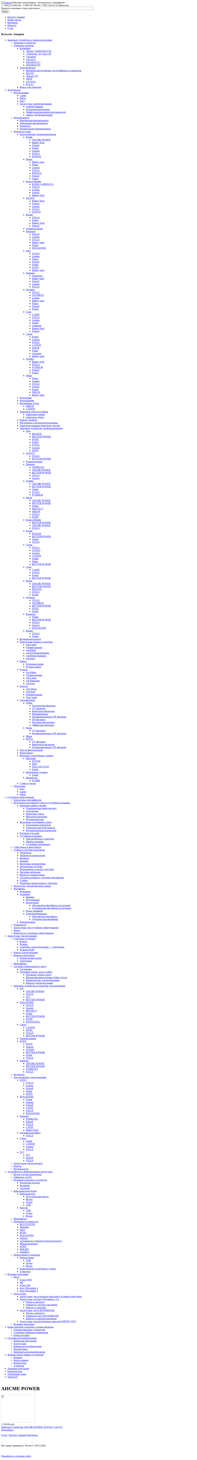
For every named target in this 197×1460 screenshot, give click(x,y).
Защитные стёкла (35, 417)
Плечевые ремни (35, 664)
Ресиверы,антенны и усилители (30, 1180)
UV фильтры (38, 708)
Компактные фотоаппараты (34, 120)
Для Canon (31, 697)
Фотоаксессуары (22, 131)
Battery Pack (38, 142)
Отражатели (20, 924)
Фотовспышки (21, 92)
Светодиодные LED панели (40, 827)
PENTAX (37, 173)
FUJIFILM (37, 367)
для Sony (30, 658)
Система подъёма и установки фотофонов (42, 877)
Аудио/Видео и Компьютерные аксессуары (29, 1171)
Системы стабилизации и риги (30, 966)
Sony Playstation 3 (29, 1291)
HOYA (29, 739)
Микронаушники (29, 1243)
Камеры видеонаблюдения (27, 1346)
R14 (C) (30, 84)
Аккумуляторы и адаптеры (40, 838)
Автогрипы (26, 961)
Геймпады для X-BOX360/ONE (42, 1316)
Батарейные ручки (29, 403)
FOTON (36, 761)
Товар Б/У (12, 1377)
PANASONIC (39, 248)
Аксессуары (20, 1293)
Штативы (31, 758)
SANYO (30, 198)
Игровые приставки (17, 1274)
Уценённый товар (16, 1374)
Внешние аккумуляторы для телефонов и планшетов (53, 70)
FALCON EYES (40, 766)
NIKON (36, 392)
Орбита (24, 1238)
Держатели (25, 852)
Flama (35, 164)
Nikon (23, 98)
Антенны (25, 1188)
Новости (11, 25)
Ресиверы (25, 1185)
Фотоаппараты (21, 117)
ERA (34, 764)
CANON (36, 345)
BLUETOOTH (27, 1224)
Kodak (29, 137)
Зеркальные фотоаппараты (34, 123)
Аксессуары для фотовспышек (36, 103)
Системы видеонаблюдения (21, 1338)
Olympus (30, 289)
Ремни (23, 661)
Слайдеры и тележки (25, 938)
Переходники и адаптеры (27, 1255)
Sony (22, 101)
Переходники (27, 1257)
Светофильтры (27, 700)
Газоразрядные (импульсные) (41, 808)
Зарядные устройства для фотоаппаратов (41, 428)
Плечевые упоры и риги (38, 974)
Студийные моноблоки (38, 844)
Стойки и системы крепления (29, 850)
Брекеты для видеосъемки (39, 983)
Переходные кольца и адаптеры (36, 642)
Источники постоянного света (36, 822)
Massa (29, 736)
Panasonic (31, 231)
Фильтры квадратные (43, 722)
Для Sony (31, 691)
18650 (29, 79)
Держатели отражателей (32, 855)
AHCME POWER (41, 140)
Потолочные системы (31, 866)
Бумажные (25, 891)
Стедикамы (26, 969)
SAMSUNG (38, 467)
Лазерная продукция (18, 1368)
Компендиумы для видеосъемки (43, 980)
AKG (22, 1230)
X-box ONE (26, 1279)
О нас (10, 28)
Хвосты (24, 1207)
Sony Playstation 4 (29, 1288)
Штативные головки (37, 772)
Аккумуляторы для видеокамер (30, 1077)
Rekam (29, 214)
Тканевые (25, 894)
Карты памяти (21, 1360)
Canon (23, 95)
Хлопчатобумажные (36, 913)
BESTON (37, 434)
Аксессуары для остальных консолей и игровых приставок (51, 1296)
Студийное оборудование (20, 797)
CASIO (36, 314)
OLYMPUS (38, 295)
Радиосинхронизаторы (38, 109)
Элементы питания (24, 45)
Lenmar (36, 151)
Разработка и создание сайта (16, 1456)
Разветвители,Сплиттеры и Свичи (38, 1268)
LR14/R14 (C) (33, 62)
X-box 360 (25, 1285)
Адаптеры (25, 1271)
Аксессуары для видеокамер (22, 936)
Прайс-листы (14, 19)
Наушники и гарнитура (26, 1221)
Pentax (29, 159)
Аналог (36, 447)
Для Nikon (31, 689)
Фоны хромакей (34, 911)
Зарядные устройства (25, 42)
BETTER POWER (41, 436)
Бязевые (30, 897)
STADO (36, 550)
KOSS (23, 1232)
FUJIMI (36, 780)
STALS (36, 153)
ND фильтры (38, 719)
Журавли (24, 858)
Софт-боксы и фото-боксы (27, 847)
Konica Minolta (33, 181)
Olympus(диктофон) (30, 1132)
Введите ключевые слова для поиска (20, 8)
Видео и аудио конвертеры (28, 1174)
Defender (24, 1227)
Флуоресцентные (35, 819)
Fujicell (35, 145)
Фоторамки (26, 397)
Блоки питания (21, 1335)
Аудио (29, 1202)
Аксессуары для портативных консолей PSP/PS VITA (48, 1321)
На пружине (32, 902)
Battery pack (38, 162)
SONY (35, 267)
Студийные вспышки (31, 836)
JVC (22, 988)
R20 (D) (30, 73)
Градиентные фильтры (44, 705)
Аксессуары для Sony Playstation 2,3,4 (39, 1299)
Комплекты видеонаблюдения (29, 1352)
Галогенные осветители (38, 825)
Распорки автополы (30, 872)
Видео (29, 1199)
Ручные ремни (33, 667)
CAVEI (29, 1108)
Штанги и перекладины (32, 875)
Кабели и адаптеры (36, 1307)
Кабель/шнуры (27, 1194)
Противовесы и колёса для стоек (37, 869)
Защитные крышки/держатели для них (40, 425)
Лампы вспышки (35, 841)
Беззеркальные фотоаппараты (35, 128)
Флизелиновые (27, 922)
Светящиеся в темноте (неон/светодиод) (41, 1241)
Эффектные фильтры (43, 725)
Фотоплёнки (26, 752)
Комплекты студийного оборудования (34, 933)
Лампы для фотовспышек (39, 115)
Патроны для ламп (29, 833)
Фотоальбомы (27, 400)
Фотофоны (19, 888)
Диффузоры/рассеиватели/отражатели (46, 112)
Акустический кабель (37, 1196)
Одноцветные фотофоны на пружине (51, 908)
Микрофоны (20, 963)
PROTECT (37, 508)
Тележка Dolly (27, 949)
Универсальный (34, 228)
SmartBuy (25, 1252)
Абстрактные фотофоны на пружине (51, 905)
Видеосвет (19, 1074)
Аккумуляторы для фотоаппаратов (38, 134)
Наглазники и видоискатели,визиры (39, 422)
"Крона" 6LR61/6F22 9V (39, 51)
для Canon (31, 644)
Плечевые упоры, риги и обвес (36, 972)
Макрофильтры (40, 714)
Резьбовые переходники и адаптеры (38, 883)
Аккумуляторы (27, 67)
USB (28, 1205)
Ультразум (25, 126)
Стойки (24, 880)
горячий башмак (34, 106)
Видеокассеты (21, 1169)
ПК (21, 1282)
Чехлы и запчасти (35, 1302)
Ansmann (36, 325)
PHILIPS (24, 1249)
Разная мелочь (14, 1371)
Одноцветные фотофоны (45, 919)
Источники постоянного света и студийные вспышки (42, 802)
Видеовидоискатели (30, 639)
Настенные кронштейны (33, 863)
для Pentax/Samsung (36, 655)
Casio (28, 311)
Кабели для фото (28, 420)
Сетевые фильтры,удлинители (29, 1329)
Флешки (18, 1357)
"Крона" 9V (32, 76)
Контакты (12, 22)
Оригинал (37, 275)
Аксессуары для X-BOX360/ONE (37, 1310)
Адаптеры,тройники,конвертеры (31, 1332)
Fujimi (35, 148)
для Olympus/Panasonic (37, 653)
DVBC (35, 439)
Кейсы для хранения (30, 87)
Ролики (24, 944)
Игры (16, 1277)
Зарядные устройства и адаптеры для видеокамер (39, 985)
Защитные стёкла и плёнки (34, 411)
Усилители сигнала (30, 1182)
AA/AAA (31, 59)
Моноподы (31, 777)
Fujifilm (30, 359)
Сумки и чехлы (28, 783)
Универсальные (34, 461)
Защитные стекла (35, 814)
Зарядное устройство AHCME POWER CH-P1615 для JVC (32, 1427)
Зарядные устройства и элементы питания (29, 40)
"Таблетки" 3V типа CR (38, 54)
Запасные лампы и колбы (33, 805)
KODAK (36, 156)
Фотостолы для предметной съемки (32, 886)
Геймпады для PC (23, 1177)
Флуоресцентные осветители (41, 830)
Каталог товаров (16, 17)
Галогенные (32, 811)
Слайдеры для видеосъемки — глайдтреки (42, 947)
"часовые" (31, 56)
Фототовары (13, 90)
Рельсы (23, 941)
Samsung (30, 273)
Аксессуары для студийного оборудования (36, 927)
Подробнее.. (7, 1430)
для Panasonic (33, 680)
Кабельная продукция (25, 1191)
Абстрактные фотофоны (44, 916)
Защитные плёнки (35, 414)
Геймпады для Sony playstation (41, 1304)
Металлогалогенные (36, 816)
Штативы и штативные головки (36, 755)
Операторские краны (31, 958)
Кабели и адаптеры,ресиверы (41, 1318)
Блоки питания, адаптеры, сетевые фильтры (30, 1327)
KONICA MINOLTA (43, 184)
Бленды (24, 686)
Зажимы (24, 861)
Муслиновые (33, 899)
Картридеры (20, 1363)
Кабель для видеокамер (26, 952)
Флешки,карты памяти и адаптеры (25, 1354)
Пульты (24, 669)
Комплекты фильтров (43, 711)
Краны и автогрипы (24, 955)
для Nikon (31, 650)
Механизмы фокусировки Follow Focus (46, 977)
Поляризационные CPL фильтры (49, 716)
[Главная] (7, 2)
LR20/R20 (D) (33, 65)
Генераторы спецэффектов (27, 800)
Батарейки (25, 48)
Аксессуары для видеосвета (28, 1163)
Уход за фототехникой (31, 750)
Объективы (20, 786)
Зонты (17, 930)
